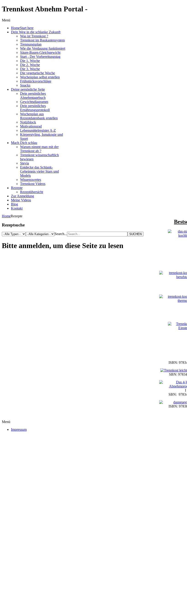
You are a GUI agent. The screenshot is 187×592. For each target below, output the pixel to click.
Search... (61, 234)
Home (6, 216)
